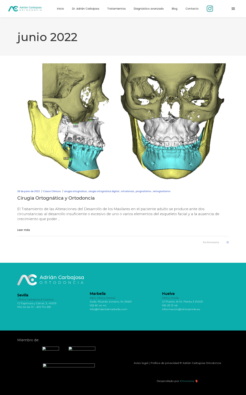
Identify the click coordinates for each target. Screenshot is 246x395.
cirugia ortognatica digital (103, 191)
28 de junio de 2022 (28, 191)
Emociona (213, 242)
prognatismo (143, 191)
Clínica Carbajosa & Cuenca (35, 299)
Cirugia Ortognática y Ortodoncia (56, 198)
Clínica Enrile (170, 298)
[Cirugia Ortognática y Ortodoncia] (123, 122)
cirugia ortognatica (75, 191)
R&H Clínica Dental (102, 298)
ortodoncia (127, 191)
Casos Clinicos (52, 191)
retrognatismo (161, 191)
